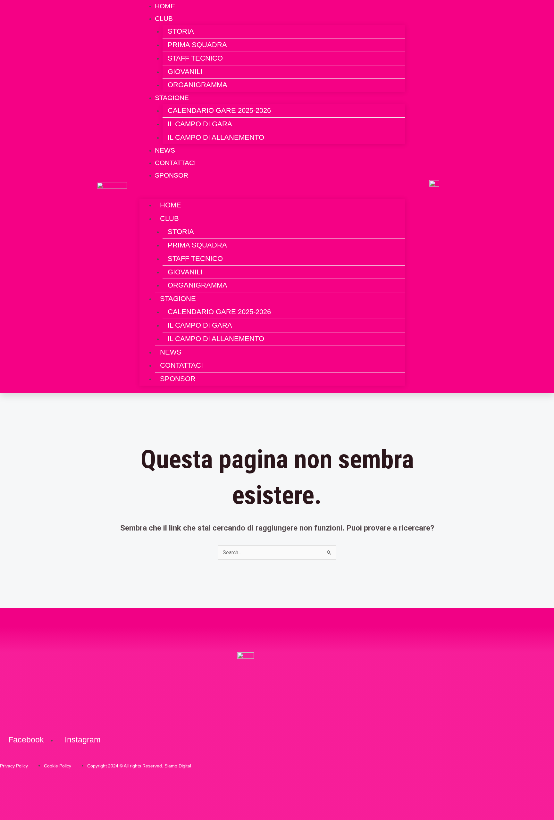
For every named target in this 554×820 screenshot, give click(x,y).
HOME (170, 205)
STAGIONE (172, 97)
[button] (272, 194)
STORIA (181, 31)
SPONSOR (171, 175)
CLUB (164, 18)
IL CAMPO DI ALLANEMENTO (216, 137)
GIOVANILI (185, 72)
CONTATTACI (181, 365)
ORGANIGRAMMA (197, 85)
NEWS (170, 352)
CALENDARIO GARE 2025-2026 (219, 110)
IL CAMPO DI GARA (200, 124)
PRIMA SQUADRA (197, 45)
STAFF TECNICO (195, 58)
